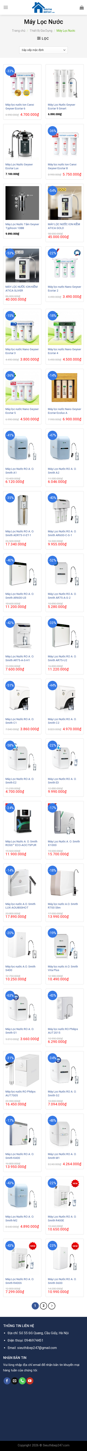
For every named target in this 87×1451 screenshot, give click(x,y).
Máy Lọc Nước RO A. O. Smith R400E (62, 1218)
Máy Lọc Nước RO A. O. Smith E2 (19, 780)
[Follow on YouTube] (29, 1380)
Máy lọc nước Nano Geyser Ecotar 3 (22, 351)
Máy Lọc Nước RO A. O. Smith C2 (62, 721)
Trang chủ (18, 30)
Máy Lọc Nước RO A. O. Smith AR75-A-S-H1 (19, 658)
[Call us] (22, 1380)
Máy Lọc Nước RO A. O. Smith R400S (19, 1281)
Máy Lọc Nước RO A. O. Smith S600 (62, 1281)
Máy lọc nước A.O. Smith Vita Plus (63, 968)
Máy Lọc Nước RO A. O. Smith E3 (62, 780)
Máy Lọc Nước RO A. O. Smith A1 (19, 470)
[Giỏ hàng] (82, 7)
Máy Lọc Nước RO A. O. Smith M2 (19, 1218)
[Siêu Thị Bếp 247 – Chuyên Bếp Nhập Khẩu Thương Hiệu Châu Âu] (43, 7)
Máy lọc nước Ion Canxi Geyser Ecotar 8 (62, 166)
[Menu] (5, 7)
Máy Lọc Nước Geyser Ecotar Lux (19, 166)
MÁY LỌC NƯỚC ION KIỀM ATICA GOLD (64, 226)
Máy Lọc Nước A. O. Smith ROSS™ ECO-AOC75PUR (21, 843)
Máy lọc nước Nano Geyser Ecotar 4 (64, 351)
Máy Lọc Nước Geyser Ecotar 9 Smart (61, 106)
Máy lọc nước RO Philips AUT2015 (63, 1030)
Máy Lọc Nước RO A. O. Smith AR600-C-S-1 (62, 533)
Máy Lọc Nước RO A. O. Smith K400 (19, 1155)
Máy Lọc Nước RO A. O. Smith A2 (62, 470)
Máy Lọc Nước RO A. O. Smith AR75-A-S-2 (62, 595)
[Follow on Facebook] (7, 1380)
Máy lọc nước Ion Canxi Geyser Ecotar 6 (19, 106)
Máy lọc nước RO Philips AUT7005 (20, 1093)
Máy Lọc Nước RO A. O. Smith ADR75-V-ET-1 (19, 533)
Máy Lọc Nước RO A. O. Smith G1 (19, 1030)
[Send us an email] (14, 1380)
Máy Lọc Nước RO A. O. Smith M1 (62, 1155)
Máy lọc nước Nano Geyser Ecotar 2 (64, 288)
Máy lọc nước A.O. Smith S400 (20, 968)
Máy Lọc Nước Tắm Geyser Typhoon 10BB (22, 226)
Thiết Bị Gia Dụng (41, 30)
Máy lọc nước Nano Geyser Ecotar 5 (22, 410)
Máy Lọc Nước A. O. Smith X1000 (64, 843)
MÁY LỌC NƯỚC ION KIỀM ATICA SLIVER (21, 288)
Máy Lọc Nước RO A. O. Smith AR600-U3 (19, 595)
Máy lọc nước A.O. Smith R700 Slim (63, 905)
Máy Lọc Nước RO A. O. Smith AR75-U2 (62, 658)
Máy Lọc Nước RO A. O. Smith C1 (19, 721)
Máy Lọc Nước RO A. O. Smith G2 (62, 1093)
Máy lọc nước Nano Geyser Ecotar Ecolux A (64, 410)
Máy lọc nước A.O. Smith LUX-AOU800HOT (20, 905)
